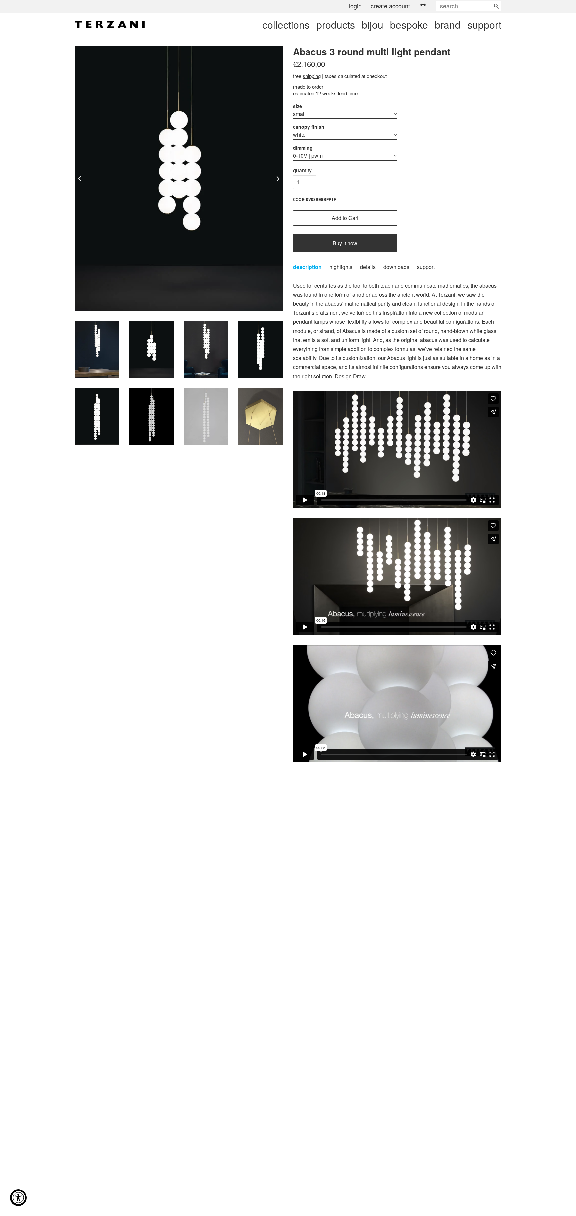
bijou (372, 24)
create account (390, 5)
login (355, 5)
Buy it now (345, 243)
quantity (302, 170)
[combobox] (468, 6)
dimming (303, 147)
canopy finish (308, 126)
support (484, 24)
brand (448, 24)
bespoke (409, 24)
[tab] (307, 267)
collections (286, 24)
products (335, 24)
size (297, 106)
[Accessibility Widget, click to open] (18, 1197)
